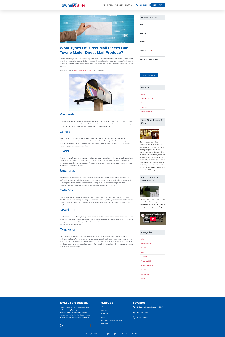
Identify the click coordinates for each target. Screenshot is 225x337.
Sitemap (111, 334)
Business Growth (146, 112)
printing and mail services (82, 70)
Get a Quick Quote (149, 75)
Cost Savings (145, 107)
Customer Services (147, 98)
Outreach (144, 257)
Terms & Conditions (132, 334)
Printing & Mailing (147, 265)
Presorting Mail (146, 261)
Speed (143, 94)
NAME (142, 24)
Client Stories (145, 248)
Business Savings (146, 243)
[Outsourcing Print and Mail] (97, 29)
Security (143, 103)
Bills (142, 239)
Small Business (146, 270)
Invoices (143, 252)
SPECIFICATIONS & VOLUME (149, 59)
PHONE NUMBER (146, 50)
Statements (145, 274)
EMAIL (142, 42)
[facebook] (61, 325)
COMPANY (144, 33)
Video (143, 279)
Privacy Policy (120, 334)
